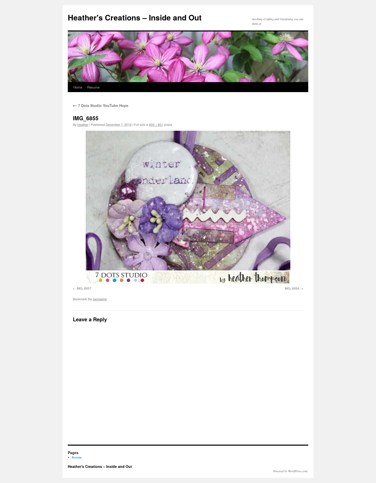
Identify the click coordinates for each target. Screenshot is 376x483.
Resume (93, 87)
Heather (83, 124)
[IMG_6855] (188, 207)
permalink (100, 299)
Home (77, 87)
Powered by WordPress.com (290, 471)
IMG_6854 (292, 288)
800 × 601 (156, 124)
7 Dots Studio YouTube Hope (100, 105)
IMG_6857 (84, 288)
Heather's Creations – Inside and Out (135, 17)
